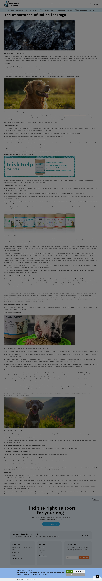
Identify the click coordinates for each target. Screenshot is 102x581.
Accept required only (79, 571)
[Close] (101, 569)
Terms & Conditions (30, 579)
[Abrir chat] (97, 576)
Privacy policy (20, 579)
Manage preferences (75, 574)
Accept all (69, 571)
